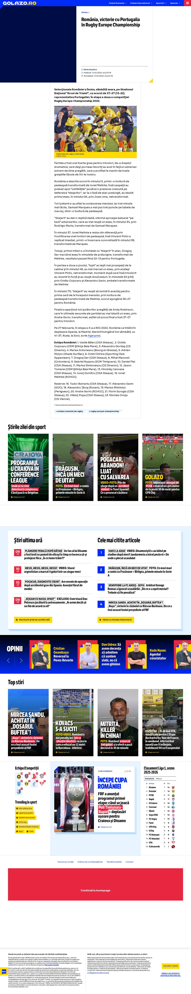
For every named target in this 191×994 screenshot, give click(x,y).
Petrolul (152, 791)
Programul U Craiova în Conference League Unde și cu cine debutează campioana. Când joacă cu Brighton (28, 467)
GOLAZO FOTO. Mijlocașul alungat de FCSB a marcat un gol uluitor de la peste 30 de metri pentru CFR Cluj (162, 467)
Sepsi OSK (153, 814)
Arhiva (84, 12)
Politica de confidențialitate (90, 862)
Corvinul (152, 807)
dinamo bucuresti (27, 818)
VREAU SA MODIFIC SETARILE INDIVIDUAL (171, 974)
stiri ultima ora (25, 808)
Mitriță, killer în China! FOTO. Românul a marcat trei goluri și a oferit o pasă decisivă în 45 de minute (118, 722)
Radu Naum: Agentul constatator (150, 654)
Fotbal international (140, 3)
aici (26, 979)
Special (174, 3)
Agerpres (94, 335)
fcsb (31, 831)
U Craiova (153, 803)
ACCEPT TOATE (170, 966)
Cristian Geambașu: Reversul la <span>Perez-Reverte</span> (54, 654)
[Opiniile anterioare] (9, 660)
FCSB (151, 795)
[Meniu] (187, 3)
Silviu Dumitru (90, 70)
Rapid (151, 799)
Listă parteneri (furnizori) (98, 973)
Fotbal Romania (116, 3)
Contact (129, 862)
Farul (151, 822)
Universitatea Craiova (28, 827)
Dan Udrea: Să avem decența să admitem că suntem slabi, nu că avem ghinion (102, 654)
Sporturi (160, 3)
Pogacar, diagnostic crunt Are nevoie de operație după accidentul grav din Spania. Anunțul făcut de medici (52, 585)
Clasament (149, 779)
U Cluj (151, 830)
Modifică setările (114, 862)
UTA (151, 842)
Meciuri (159, 779)
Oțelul (151, 811)
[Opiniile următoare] (21, 660)
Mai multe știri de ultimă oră (34, 620)
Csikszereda (154, 846)
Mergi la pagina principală (117, 620)
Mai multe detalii (51, 965)
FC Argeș (153, 818)
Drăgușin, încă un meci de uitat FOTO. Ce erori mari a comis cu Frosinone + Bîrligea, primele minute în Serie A (73, 467)
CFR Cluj (22, 822)
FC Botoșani (154, 834)
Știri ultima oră (28, 540)
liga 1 (21, 831)
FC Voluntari (154, 838)
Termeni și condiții (66, 862)
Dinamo (152, 787)
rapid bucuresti (26, 813)
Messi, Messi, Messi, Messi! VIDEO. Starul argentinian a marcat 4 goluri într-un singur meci (52, 570)
